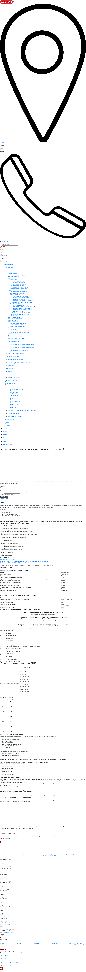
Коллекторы (13, 407)
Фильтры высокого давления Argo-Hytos (23, 309)
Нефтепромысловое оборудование (13, 372)
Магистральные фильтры (16, 389)
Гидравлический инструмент (15, 416)
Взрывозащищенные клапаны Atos (18, 288)
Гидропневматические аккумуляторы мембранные (22, 345)
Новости (7, 422)
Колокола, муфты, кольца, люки (15, 317)
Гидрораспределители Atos (17, 285)
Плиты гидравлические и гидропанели (17, 275)
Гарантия (7, 425)
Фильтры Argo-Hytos (15, 303)
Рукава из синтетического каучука (16, 359)
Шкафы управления (12, 273)
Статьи (7, 423)
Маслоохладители (12, 272)
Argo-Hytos (10, 290)
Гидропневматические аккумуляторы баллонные (22, 344)
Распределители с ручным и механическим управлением (22, 410)
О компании (5, 426)
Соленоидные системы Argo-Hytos (19, 293)
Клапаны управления (13, 321)
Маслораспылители (15, 401)
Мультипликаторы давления (15, 339)
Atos (9, 278)
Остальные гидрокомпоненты (15, 354)
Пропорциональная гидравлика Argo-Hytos (21, 302)
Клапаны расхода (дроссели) (17, 326)
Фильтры (12, 398)
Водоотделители (14, 390)
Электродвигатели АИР (13, 341)
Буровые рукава (12, 375)
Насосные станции (9, 266)
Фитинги (10, 335)
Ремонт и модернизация (11, 381)
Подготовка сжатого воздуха (15, 396)
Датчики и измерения (15, 315)
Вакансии (7, 420)
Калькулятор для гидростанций (10, 962)
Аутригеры (10, 371)
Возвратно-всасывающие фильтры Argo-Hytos (24, 306)
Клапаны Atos (13, 279)
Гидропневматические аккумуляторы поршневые (22, 347)
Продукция (5, 955)
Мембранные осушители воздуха (18, 393)
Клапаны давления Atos (18, 281)
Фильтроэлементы (12, 333)
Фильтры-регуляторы (15, 399)
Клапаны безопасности (16, 404)
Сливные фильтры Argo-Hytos (20, 305)
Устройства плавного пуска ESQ (16, 338)
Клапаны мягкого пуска (16, 405)
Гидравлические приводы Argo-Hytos (19, 314)
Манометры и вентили (13, 320)
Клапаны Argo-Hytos (15, 294)
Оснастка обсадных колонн (14, 377)
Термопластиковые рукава (14, 360)
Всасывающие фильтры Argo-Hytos (21, 308)
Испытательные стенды (11, 366)
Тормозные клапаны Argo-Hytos (21, 299)
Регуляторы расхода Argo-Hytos (21, 297)
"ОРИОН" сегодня (9, 419)
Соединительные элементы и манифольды (20, 312)
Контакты (5, 439)
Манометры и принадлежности (18, 408)
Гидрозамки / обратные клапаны (18, 323)
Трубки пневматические (14, 413)
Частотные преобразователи (15, 336)
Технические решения (10, 368)
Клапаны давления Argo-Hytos (20, 296)
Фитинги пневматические (14, 414)
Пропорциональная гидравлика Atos (19, 287)
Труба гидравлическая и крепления (16, 353)
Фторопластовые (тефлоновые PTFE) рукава (19, 362)
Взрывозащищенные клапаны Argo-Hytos (23, 300)
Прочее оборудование (13, 380)
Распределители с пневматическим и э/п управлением (21, 411)
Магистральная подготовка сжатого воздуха (19, 387)
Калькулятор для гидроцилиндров (11, 963)
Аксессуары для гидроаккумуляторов (19, 350)
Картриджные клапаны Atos (19, 284)
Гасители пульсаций (15, 348)
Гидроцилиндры (9, 267)
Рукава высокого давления (12, 356)
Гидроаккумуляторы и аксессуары (16, 342)
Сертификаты (6, 431)
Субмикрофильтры (15, 395)
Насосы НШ (13, 329)
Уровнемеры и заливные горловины (16, 318)
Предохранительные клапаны (17, 324)
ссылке (51, 565)
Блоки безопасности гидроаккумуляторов (20, 351)
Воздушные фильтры (18, 311)
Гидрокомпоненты (9, 269)
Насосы (9, 327)
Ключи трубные (11, 378)
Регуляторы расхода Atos (19, 282)
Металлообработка (10, 383)
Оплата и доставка (7, 429)
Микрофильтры (14, 392)
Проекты (5, 428)
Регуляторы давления (15, 402)
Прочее (7, 384)
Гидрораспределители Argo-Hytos (18, 291)
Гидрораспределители (13, 276)
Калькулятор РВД (7, 965)
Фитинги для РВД (12, 363)
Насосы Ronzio (14, 330)
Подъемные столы (9, 365)
